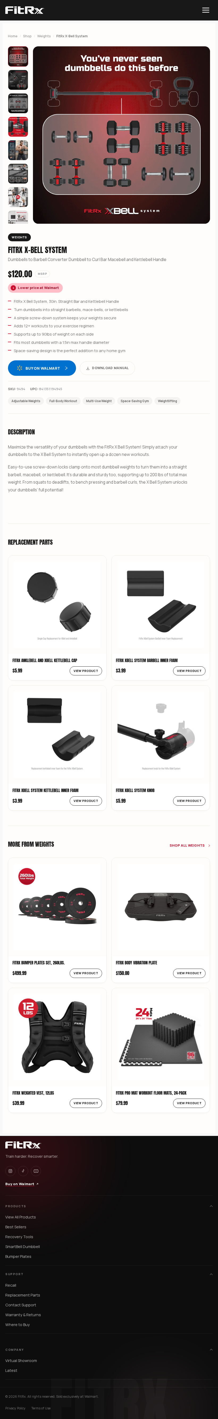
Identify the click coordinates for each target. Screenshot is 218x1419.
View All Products (20, 1217)
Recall (10, 1285)
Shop (27, 36)
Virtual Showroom (21, 1360)
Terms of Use (41, 1408)
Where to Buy (17, 1324)
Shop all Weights (188, 845)
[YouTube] (36, 1171)
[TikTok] (23, 1171)
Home (13, 36)
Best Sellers (15, 1226)
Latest (11, 1370)
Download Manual (110, 368)
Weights (44, 36)
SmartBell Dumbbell (22, 1246)
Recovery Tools (19, 1236)
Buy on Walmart (43, 368)
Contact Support (20, 1304)
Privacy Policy (15, 1408)
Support (14, 1274)
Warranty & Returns (23, 1314)
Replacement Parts (22, 1295)
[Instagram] (10, 1171)
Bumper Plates (18, 1256)
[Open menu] (206, 10)
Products (15, 1206)
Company (14, 1350)
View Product (86, 671)
